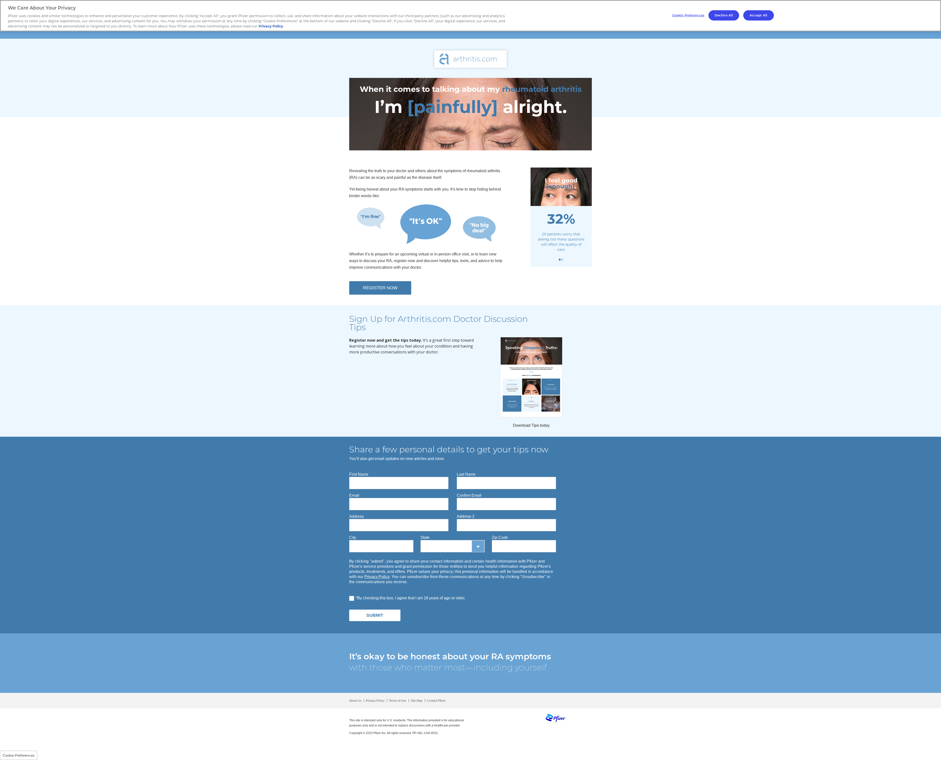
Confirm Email (469, 495)
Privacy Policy (377, 577)
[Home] (470, 57)
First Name (358, 474)
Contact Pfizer (436, 700)
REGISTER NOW (380, 287)
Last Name (466, 474)
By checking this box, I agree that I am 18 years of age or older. (411, 598)
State (425, 537)
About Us (355, 700)
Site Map (416, 700)
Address (356, 516)
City (352, 537)
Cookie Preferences (19, 755)
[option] (470, 114)
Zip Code (500, 537)
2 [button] (562, 260)
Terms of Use (397, 700)
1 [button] (560, 260)
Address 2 (465, 516)
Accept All (758, 15)
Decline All (724, 15)
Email (354, 495)
